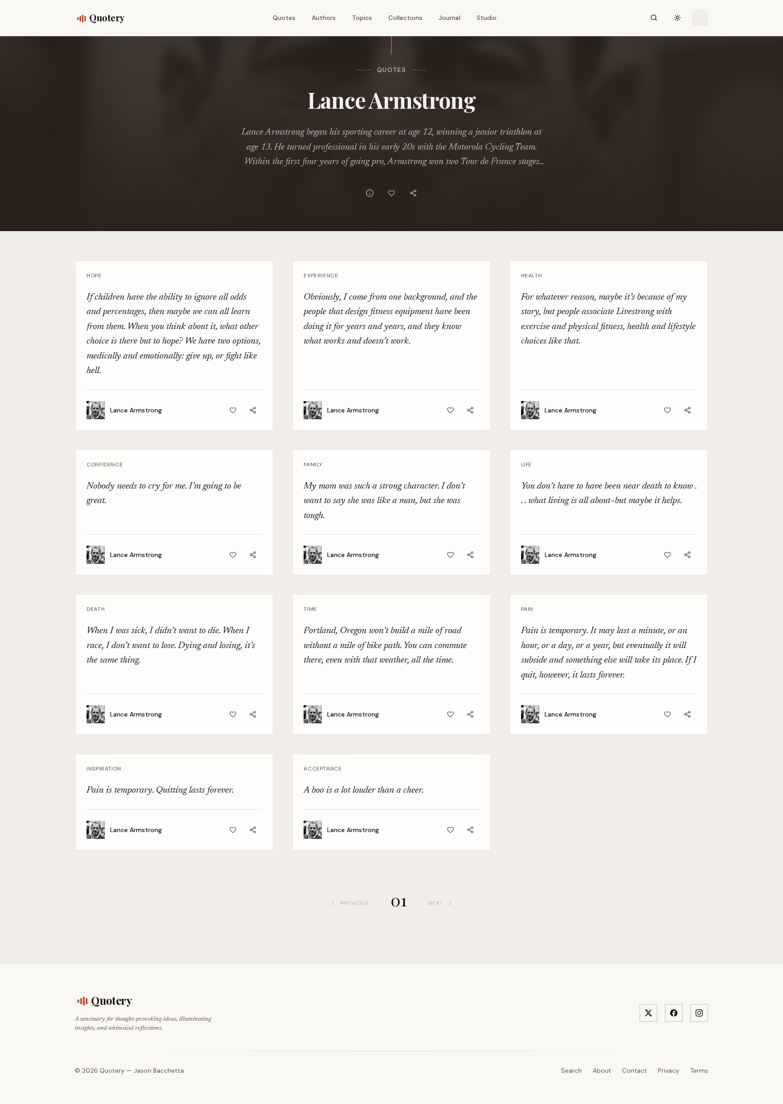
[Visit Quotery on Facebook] (674, 1013)
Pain (527, 609)
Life (526, 464)
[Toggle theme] (677, 18)
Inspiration (104, 768)
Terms (699, 1070)
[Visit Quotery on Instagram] (699, 1013)
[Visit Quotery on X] (648, 1013)
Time (310, 609)
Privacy (668, 1070)
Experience (321, 275)
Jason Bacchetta (159, 1070)
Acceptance (323, 768)
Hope (94, 275)
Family (313, 464)
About (602, 1070)
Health (531, 275)
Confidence (105, 464)
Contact (634, 1070)
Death (96, 609)
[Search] (654, 18)
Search (571, 1070)
